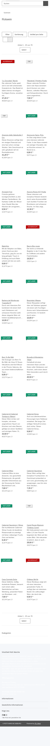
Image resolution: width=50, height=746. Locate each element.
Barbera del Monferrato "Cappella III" (10, 302)
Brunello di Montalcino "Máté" (35, 358)
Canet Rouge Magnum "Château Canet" (35, 526)
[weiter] (46, 50)
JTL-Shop (38, 723)
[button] (5, 39)
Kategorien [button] (6, 633)
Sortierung (19, 34)
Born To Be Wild (8, 357)
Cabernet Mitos (7, 471)
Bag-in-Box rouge (33, 246)
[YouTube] (4, 715)
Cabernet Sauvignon (34, 471)
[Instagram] (6, 715)
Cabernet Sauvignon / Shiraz (12, 525)
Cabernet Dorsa (33, 414)
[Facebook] (2, 715)
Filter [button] (7, 34)
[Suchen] (45, 3)
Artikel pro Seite (37, 34)
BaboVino (5, 246)
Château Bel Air (32, 579)
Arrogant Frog (7, 192)
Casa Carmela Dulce (9, 579)
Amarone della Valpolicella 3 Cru (12, 136)
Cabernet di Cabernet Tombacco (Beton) (10, 415)
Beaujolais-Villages (34, 300)
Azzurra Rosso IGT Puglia (36, 192)
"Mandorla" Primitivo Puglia (37, 81)
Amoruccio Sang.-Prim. (35, 135)
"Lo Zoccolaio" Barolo (10, 81)
